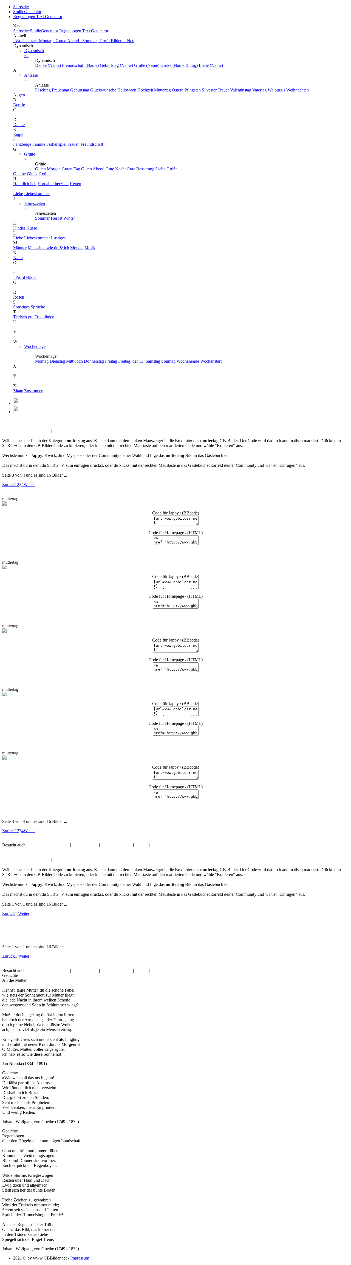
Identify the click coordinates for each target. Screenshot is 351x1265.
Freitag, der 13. (131, 361)
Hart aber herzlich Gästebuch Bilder (132, 430)
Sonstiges (21, 307)
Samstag (153, 361)
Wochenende (188, 361)
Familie (38, 144)
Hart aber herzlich (53, 183)
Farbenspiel (56, 144)
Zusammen (33, 390)
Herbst (56, 218)
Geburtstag (79, 90)
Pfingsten (193, 90)
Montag (45, 40)
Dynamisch (34, 53)
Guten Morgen (48, 169)
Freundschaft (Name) (80, 65)
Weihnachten (297, 90)
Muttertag (162, 90)
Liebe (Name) (211, 65)
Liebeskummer (37, 193)
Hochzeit (145, 90)
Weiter (29, 484)
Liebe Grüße (166, 169)
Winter (69, 218)
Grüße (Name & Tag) (179, 65)
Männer (20, 247)
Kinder (19, 228)
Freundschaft (92, 144)
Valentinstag (240, 90)
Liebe (18, 193)
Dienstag (57, 361)
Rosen (18, 297)
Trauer (223, 90)
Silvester (209, 90)
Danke (19, 124)
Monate (76, 247)
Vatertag (259, 90)
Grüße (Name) (146, 65)
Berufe (19, 104)
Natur (18, 257)
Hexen (75, 183)
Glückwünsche (103, 90)
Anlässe (31, 77)
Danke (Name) (48, 65)
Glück (32, 173)
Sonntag (168, 361)
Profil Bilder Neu (116, 40)
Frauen (73, 144)
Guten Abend (66, 40)
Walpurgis (276, 90)
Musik (89, 247)
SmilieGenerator (27, 11)
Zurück (8, 484)
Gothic (44, 173)
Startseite (21, 6)
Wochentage (35, 349)
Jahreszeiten (34, 206)
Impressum (79, 1258)
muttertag (24, 421)
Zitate (18, 390)
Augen (19, 95)
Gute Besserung (140, 169)
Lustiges (58, 238)
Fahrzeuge (22, 144)
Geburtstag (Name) (116, 65)
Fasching (43, 90)
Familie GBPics (180, 430)
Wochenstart (25, 40)
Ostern (177, 90)
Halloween (126, 90)
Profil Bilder (25, 277)
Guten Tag (71, 169)
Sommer (88, 40)
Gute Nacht (116, 169)
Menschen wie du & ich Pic (26, 430)
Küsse (31, 228)
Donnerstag (94, 361)
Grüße (29, 156)
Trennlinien (44, 316)
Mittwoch (74, 361)
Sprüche (38, 307)
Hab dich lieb (24, 183)
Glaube (19, 173)
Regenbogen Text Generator (37, 16)
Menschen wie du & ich (48, 247)
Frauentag (60, 90)
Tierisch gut (23, 316)
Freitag (111, 361)
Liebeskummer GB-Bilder (75, 430)
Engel (18, 134)
